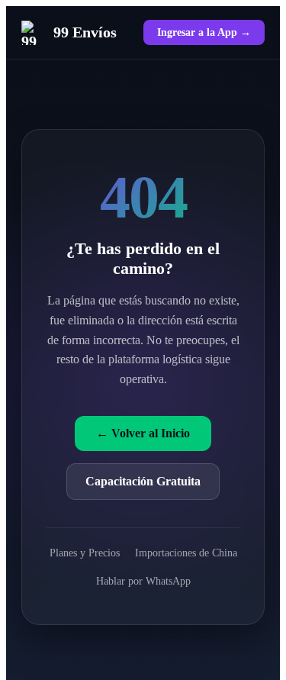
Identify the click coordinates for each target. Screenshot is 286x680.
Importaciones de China (186, 552)
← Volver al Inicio (143, 433)
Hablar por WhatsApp (143, 581)
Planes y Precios (85, 552)
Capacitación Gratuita (143, 481)
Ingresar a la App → (204, 32)
